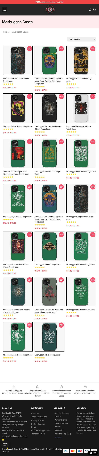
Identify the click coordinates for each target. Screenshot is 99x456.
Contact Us (59, 430)
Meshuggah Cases (19, 32)
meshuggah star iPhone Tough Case (17, 126)
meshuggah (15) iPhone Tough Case (17, 355)
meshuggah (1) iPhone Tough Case (80, 310)
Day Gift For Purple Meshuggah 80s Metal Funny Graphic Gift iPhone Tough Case (49, 81)
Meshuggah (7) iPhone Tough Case (17, 217)
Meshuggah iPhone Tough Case (47, 265)
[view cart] (94, 9)
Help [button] (94, 453)
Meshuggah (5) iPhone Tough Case (80, 265)
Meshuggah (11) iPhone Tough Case (81, 172)
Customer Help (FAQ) (63, 434)
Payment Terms (61, 420)
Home (6, 32)
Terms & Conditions (39, 417)
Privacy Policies (37, 420)
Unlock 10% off (5, 444)
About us (35, 413)
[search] (90, 9)
